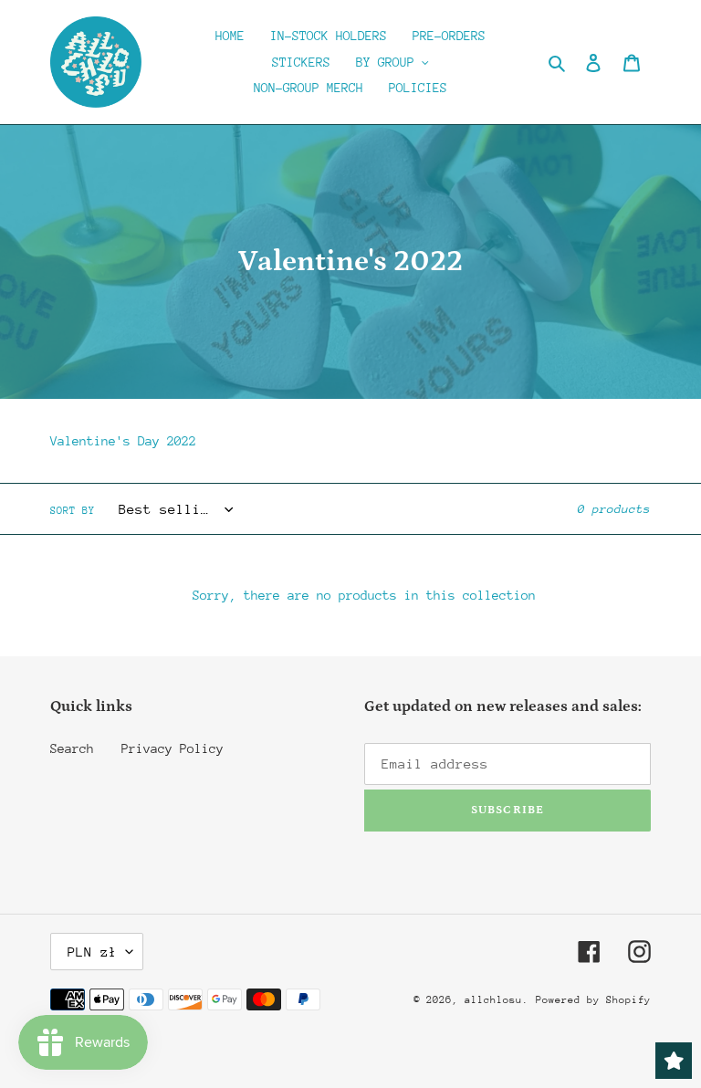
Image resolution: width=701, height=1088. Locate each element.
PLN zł (92, 951)
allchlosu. (496, 1000)
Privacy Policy (172, 748)
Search (72, 748)
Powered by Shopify (593, 1000)
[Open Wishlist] (673, 1060)
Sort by (72, 511)
